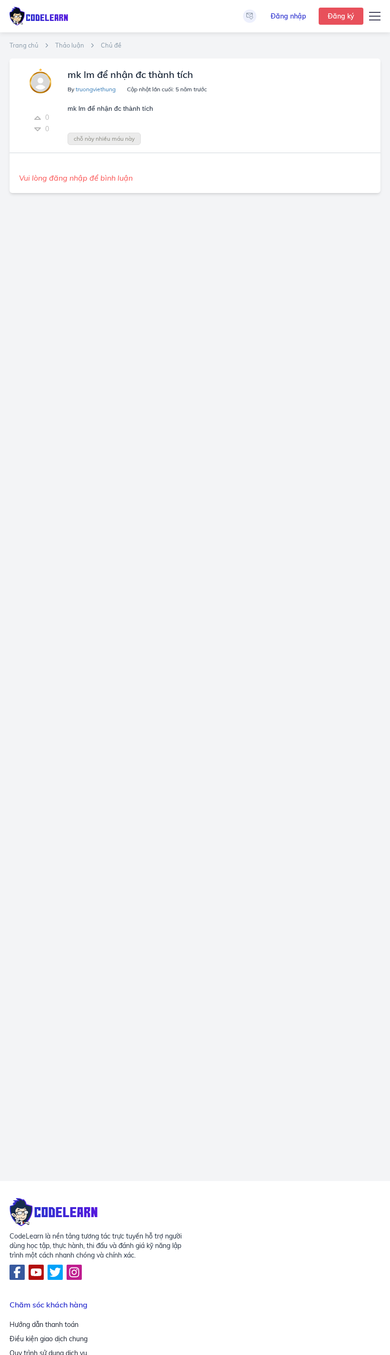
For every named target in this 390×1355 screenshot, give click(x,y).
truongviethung (96, 89)
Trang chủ (24, 45)
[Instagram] (74, 1272)
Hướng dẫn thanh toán (44, 1324)
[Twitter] (55, 1272)
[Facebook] (17, 1272)
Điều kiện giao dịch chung (49, 1339)
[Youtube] (36, 1272)
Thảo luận (69, 45)
